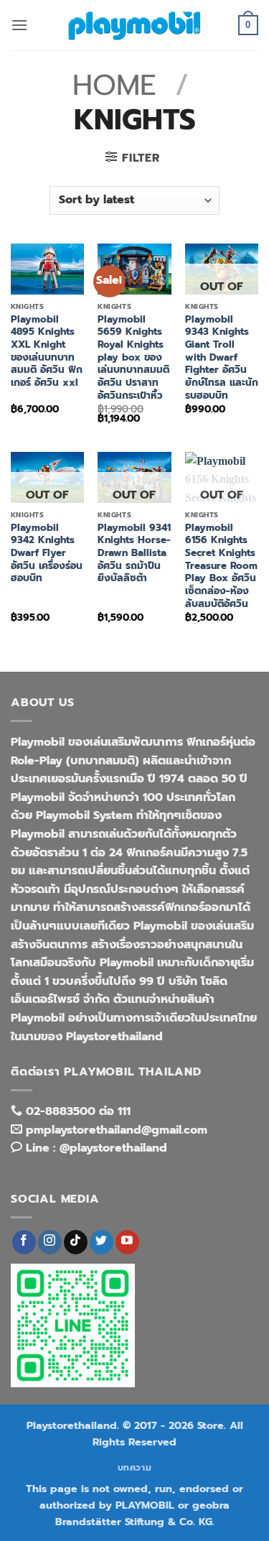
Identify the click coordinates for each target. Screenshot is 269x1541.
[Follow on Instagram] (50, 1242)
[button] (19, 24)
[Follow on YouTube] (127, 1242)
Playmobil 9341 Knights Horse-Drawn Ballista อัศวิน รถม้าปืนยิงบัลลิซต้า (134, 553)
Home (114, 85)
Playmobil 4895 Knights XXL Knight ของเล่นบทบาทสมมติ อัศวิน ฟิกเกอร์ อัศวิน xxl (46, 351)
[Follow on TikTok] (76, 1242)
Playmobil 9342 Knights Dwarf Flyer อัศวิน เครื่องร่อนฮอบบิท (46, 553)
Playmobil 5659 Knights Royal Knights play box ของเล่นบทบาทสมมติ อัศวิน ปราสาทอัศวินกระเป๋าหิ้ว (133, 357)
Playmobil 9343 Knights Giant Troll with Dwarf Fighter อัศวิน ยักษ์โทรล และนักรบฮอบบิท (221, 357)
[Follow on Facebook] (24, 1242)
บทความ (135, 1467)
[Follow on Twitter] (101, 1242)
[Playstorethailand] (135, 25)
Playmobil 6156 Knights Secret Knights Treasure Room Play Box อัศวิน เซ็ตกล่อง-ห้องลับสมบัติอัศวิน (221, 566)
